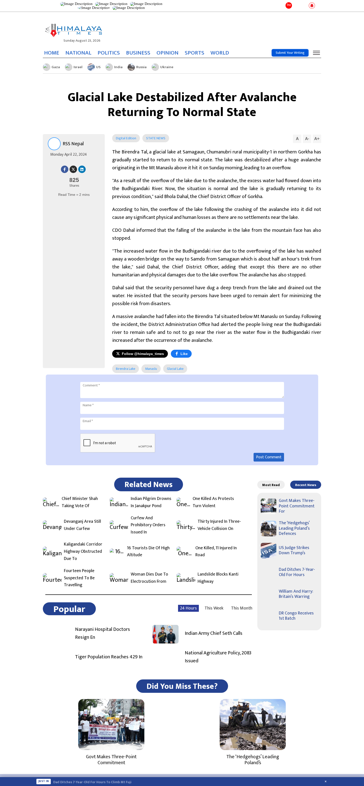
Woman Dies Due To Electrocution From (149, 578)
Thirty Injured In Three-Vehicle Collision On (219, 525)
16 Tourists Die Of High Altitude (148, 552)
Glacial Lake (175, 369)
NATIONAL (78, 52)
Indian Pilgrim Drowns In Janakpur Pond (151, 502)
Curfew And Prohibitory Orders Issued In (148, 525)
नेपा (289, 5)
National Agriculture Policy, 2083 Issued (218, 657)
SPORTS (194, 52)
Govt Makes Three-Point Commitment (111, 760)
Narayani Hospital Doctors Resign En (102, 633)
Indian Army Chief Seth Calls (213, 633)
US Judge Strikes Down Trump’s (294, 550)
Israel (78, 67)
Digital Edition (126, 138)
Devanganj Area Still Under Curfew (82, 525)
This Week (214, 608)
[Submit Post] (304, 6)
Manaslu (151, 369)
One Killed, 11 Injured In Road (216, 552)
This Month (241, 608)
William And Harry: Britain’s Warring (296, 594)
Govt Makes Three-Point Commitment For (296, 506)
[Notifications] (312, 6)
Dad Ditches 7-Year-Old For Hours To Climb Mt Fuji (92, 781)
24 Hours (188, 608)
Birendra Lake (125, 369)
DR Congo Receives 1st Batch (296, 616)
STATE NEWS (155, 138)
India (118, 67)
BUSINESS (138, 52)
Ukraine (166, 67)
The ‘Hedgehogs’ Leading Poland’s (252, 760)
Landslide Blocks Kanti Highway (218, 578)
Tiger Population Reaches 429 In (108, 657)
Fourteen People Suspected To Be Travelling (79, 578)
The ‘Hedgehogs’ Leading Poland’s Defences (294, 528)
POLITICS (109, 52)
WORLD (219, 52)
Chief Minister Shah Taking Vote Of (80, 502)
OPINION (167, 52)
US (98, 67)
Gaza (56, 67)
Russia (141, 67)
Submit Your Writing (290, 53)
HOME (51, 52)
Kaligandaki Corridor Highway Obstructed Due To (83, 551)
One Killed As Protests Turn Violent (213, 502)
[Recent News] (296, 6)
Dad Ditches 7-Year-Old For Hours (297, 572)
